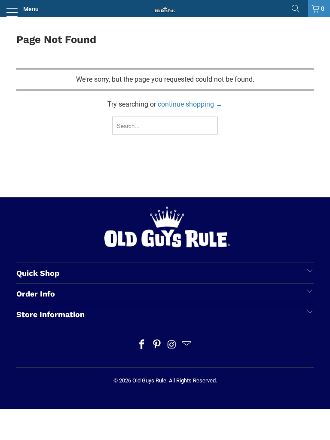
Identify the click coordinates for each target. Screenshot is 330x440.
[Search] (298, 8)
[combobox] (165, 125)
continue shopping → (190, 104)
